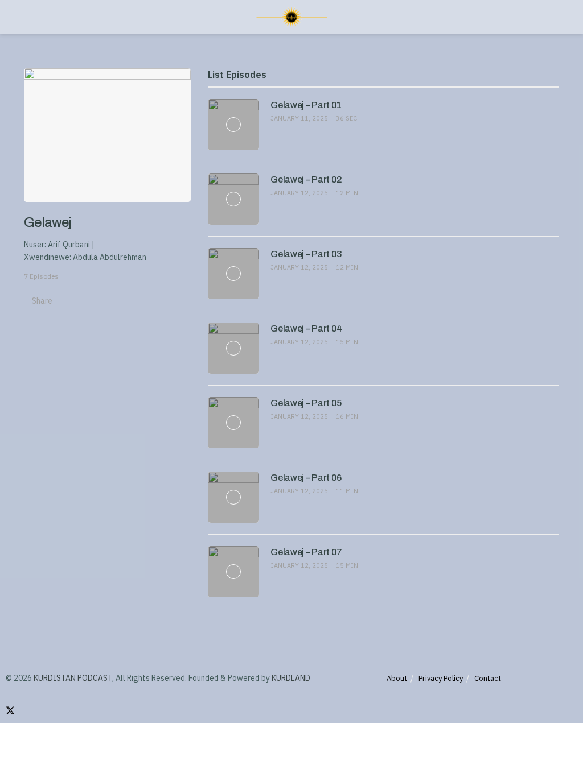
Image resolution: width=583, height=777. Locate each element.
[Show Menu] (29, 17)
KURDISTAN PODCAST (73, 678)
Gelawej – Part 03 (306, 254)
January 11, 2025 (299, 118)
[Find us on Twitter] (10, 711)
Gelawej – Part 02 (306, 179)
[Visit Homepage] (291, 17)
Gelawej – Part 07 (306, 552)
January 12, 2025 (299, 193)
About (397, 678)
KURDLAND (291, 678)
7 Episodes (41, 276)
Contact (487, 678)
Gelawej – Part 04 (306, 328)
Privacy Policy (440, 678)
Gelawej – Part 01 (306, 105)
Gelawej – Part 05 (306, 403)
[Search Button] (554, 17)
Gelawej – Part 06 (306, 477)
